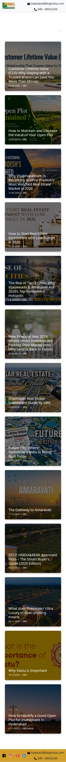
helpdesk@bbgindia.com (47, 3)
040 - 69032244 (47, 9)
